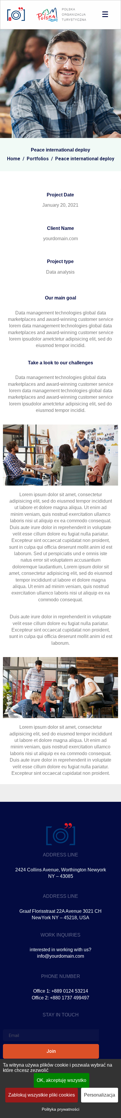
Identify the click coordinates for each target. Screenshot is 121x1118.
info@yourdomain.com (60, 956)
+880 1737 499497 (69, 997)
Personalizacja (99, 1094)
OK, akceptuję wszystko (61, 1080)
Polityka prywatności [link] (60, 1109)
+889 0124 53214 (69, 991)
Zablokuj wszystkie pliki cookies (41, 1094)
